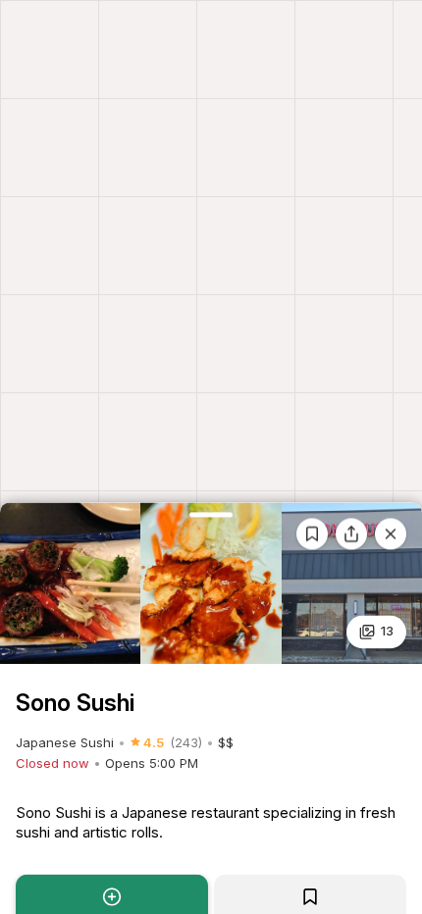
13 (387, 631)
